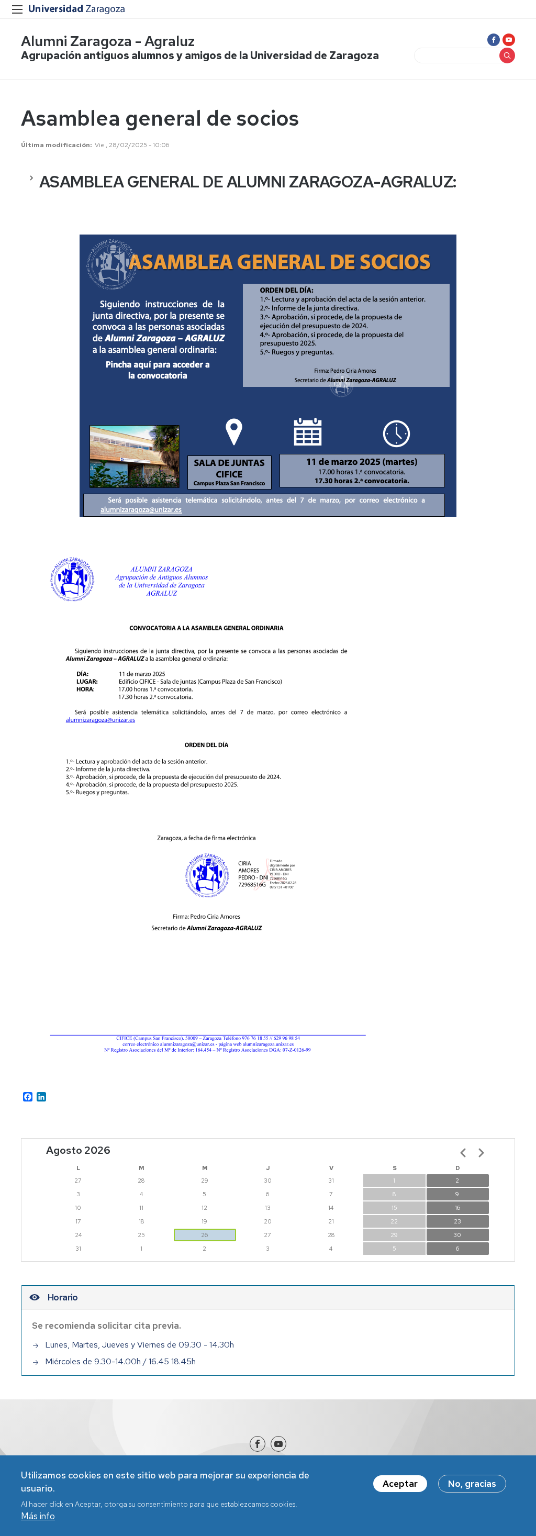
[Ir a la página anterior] (463, 1153)
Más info (38, 1516)
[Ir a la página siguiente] (481, 1153)
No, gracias (472, 1483)
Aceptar (400, 1483)
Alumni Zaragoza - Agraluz (108, 41)
